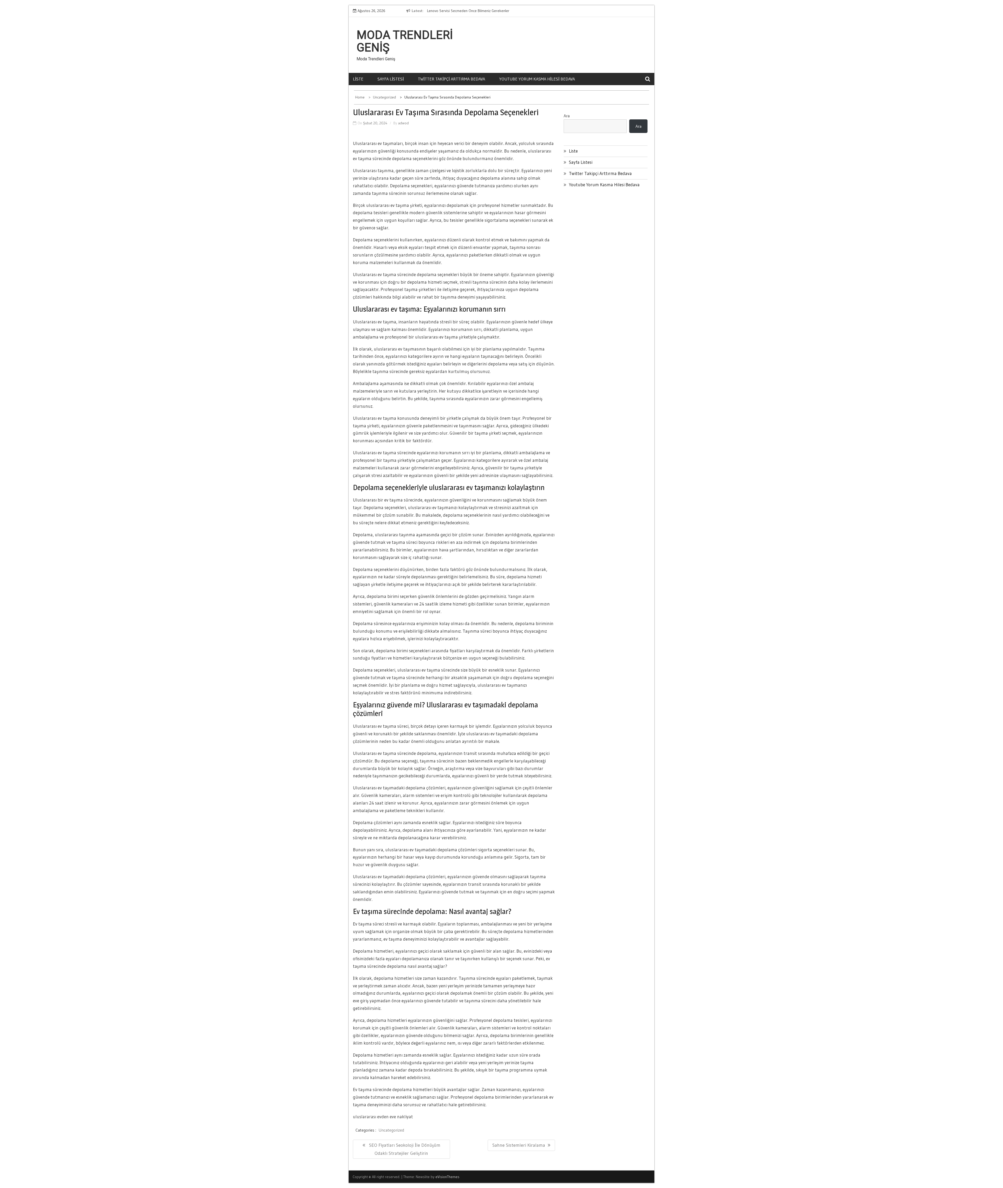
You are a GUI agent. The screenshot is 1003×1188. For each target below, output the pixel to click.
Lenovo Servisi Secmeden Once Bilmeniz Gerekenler (464, 10)
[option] (471, 11)
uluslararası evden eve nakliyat (383, 1116)
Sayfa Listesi (390, 78)
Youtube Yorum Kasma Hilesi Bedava (537, 78)
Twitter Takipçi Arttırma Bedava (451, 78)
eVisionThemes (447, 1176)
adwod (403, 123)
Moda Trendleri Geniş (405, 41)
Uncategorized (391, 1130)
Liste (358, 78)
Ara (567, 115)
